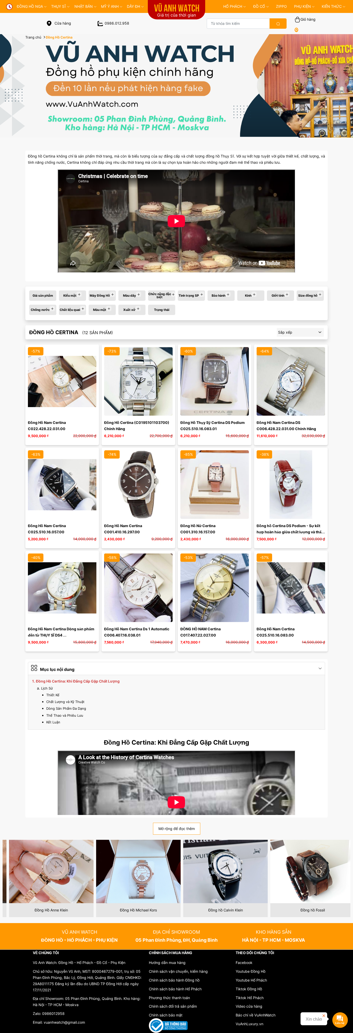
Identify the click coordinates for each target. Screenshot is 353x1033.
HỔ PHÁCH (232, 6)
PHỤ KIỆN (302, 6)
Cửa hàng (62, 23)
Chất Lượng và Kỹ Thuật (65, 702)
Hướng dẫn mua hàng (167, 962)
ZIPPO (281, 6)
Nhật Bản (83, 6)
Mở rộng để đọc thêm (176, 828)
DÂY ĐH (133, 6)
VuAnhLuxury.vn (249, 1024)
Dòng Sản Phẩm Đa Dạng (66, 708)
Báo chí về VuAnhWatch (255, 1015)
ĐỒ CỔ (259, 6)
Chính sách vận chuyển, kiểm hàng (178, 971)
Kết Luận (53, 722)
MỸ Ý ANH (110, 6)
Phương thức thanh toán (169, 997)
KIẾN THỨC (332, 6)
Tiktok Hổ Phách (250, 997)
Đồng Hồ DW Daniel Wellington (307, 910)
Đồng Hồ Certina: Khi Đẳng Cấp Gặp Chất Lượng (78, 681)
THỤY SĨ (58, 6)
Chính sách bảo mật (165, 1015)
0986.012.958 (117, 23)
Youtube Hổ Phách (251, 980)
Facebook (244, 962)
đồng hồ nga (30, 6)
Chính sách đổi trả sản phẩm (173, 1006)
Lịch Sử (47, 688)
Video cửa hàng (249, 1006)
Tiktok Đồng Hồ (249, 989)
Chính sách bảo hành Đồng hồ (174, 980)
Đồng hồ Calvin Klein (133, 910)
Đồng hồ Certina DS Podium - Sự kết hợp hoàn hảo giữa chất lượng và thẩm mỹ (291, 531)
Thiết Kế (52, 695)
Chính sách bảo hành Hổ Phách (175, 989)
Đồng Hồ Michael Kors (46, 910)
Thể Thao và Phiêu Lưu (64, 715)
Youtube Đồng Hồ (250, 971)
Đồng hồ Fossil (220, 910)
